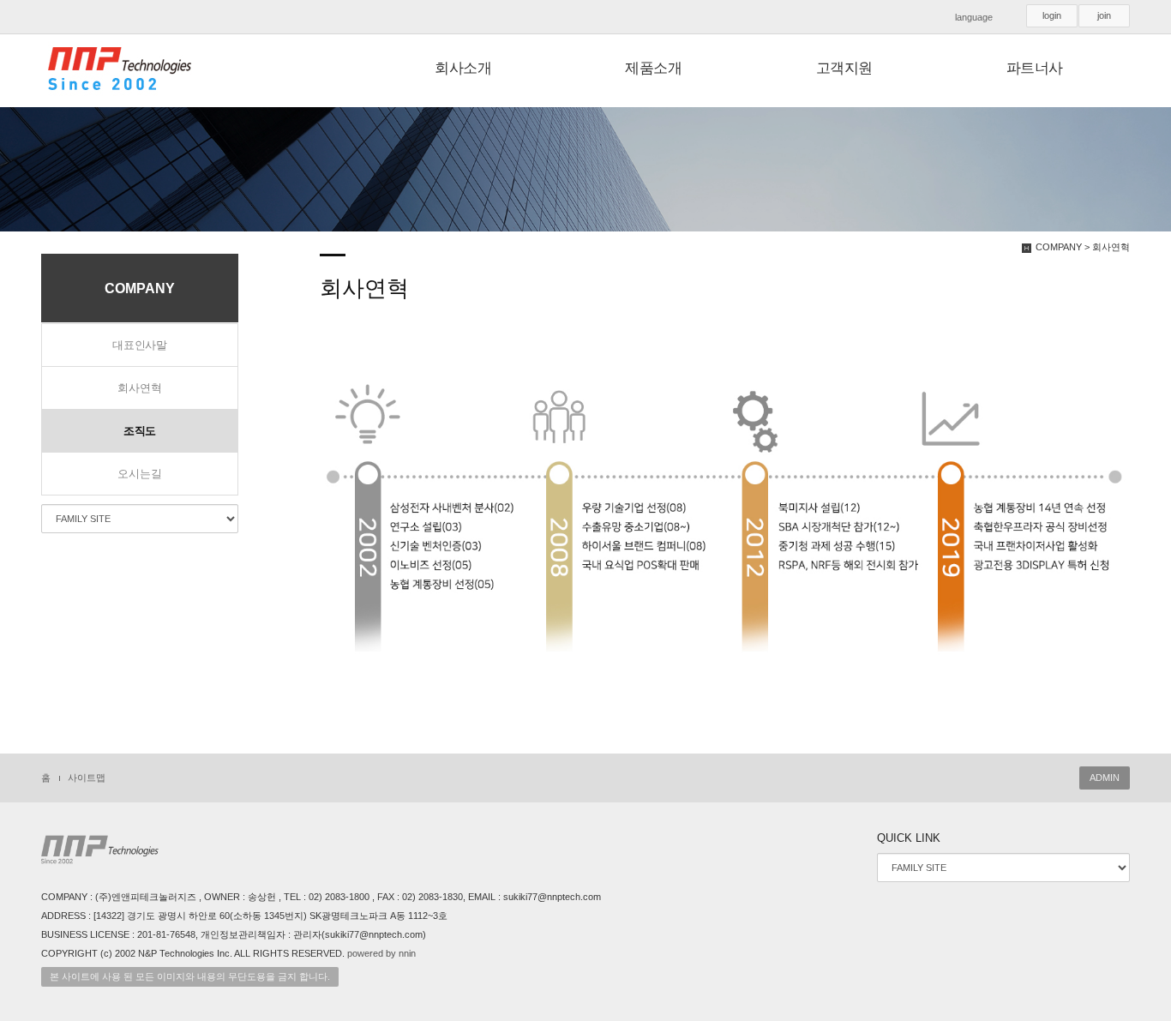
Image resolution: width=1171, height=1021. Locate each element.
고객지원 (844, 68)
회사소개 (463, 68)
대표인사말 (139, 345)
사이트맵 (86, 777)
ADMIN (1105, 777)
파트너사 (1034, 68)
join (1104, 15)
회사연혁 (139, 387)
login (1051, 15)
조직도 (139, 430)
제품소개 (653, 68)
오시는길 (139, 473)
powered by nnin (381, 953)
